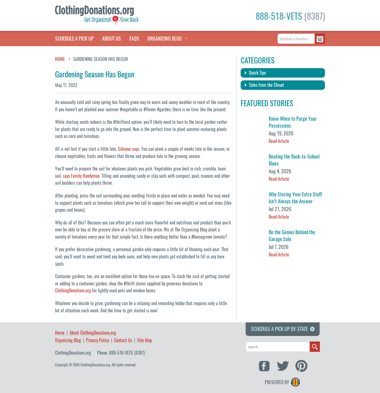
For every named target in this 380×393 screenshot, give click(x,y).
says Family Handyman (81, 176)
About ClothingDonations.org (93, 333)
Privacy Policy (97, 340)
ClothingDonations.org (73, 290)
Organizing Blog (68, 340)
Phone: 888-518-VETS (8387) (121, 353)
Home (60, 59)
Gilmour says (128, 149)
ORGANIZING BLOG (164, 38)
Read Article (279, 141)
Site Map (144, 340)
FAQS (134, 38)
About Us (111, 38)
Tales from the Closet (266, 85)
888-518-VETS (290, 16)
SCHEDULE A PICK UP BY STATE (279, 328)
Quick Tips (257, 73)
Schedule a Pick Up (74, 38)
